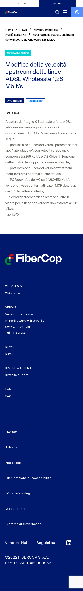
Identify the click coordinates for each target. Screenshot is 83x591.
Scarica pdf (35, 101)
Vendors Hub (17, 542)
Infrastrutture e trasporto (24, 320)
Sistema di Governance (24, 524)
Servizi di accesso (19, 314)
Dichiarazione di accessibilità (28, 478)
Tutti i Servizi (15, 333)
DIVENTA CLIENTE (19, 368)
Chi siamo (12, 293)
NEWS (10, 347)
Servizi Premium (17, 327)
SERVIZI (11, 307)
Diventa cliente (17, 375)
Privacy (11, 447)
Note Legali (15, 463)
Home (9, 29)
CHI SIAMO (13, 286)
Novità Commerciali (46, 29)
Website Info (16, 509)
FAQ (8, 389)
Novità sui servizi (15, 34)
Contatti (12, 432)
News (9, 354)
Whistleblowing (18, 493)
